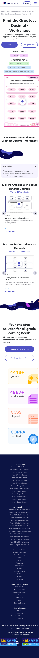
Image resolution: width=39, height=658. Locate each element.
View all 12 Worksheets (19, 192)
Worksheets (15, 11)
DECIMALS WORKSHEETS (19, 67)
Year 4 (30, 11)
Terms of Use (7, 625)
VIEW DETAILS (10, 232)
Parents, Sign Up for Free (19, 349)
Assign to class (29, 45)
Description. (7, 166)
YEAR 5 (24, 55)
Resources (5, 11)
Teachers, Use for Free (19, 358)
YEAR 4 (14, 55)
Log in (27, 3)
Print (9, 45)
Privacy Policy (19, 625)
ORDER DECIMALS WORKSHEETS (19, 71)
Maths (24, 11)
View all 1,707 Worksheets (19, 251)
